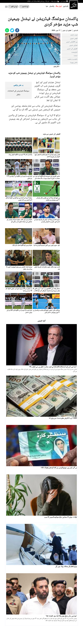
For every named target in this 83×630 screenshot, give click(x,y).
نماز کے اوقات (54, 1)
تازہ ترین (65, 6)
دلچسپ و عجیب (72, 59)
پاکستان (51, 6)
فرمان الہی (62, 1)
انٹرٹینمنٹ (74, 52)
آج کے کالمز (14, 6)
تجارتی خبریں (73, 45)
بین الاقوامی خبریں (71, 42)
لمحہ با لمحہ (73, 35)
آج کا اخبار (25, 6)
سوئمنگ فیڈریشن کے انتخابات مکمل (18, 92)
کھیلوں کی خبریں (66, 30)
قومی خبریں (73, 38)
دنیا (47, 6)
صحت (75, 55)
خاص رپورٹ (73, 62)
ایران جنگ (59, 6)
